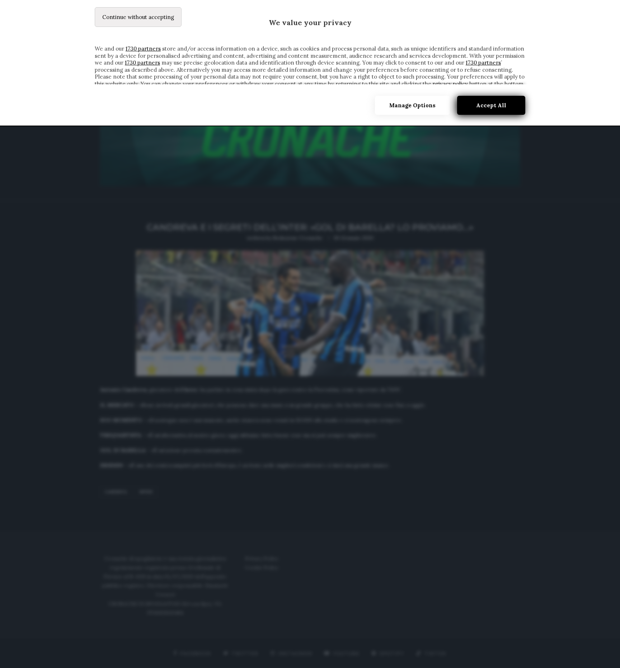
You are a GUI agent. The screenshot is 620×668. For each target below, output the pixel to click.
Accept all (491, 105)
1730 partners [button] (143, 48)
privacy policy (450, 83)
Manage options (412, 105)
